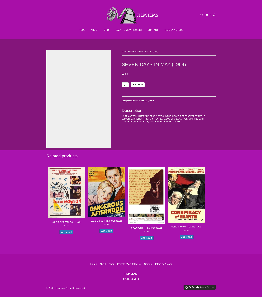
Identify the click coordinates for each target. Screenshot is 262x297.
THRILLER (143, 101)
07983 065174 (131, 279)
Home (124, 51)
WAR (151, 101)
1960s (130, 51)
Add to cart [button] (66, 232)
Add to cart (138, 84)
